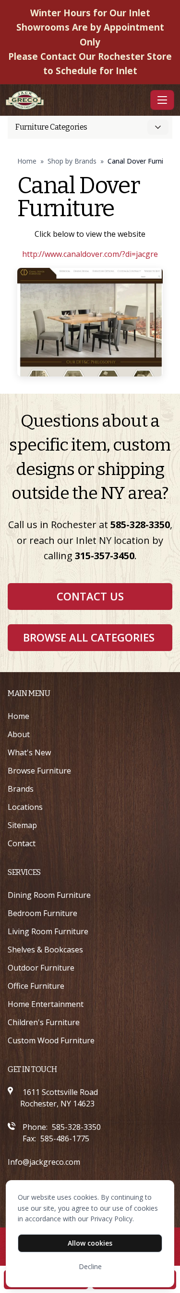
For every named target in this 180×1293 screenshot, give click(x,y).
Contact (22, 843)
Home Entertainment (46, 1004)
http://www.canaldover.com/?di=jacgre (90, 254)
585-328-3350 (140, 524)
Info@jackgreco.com (44, 1162)
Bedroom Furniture (42, 913)
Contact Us (90, 596)
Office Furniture (36, 986)
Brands (21, 789)
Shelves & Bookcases (45, 949)
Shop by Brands (72, 161)
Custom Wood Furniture (51, 1040)
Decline (90, 1266)
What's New (29, 752)
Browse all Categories (89, 637)
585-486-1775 (64, 1138)
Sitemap (22, 825)
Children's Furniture (44, 1022)
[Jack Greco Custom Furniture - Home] (76, 100)
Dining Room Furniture (49, 895)
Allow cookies (90, 1243)
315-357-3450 (104, 555)
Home (26, 161)
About (19, 734)
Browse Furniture (39, 770)
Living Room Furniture (48, 931)
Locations (25, 807)
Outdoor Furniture (41, 967)
